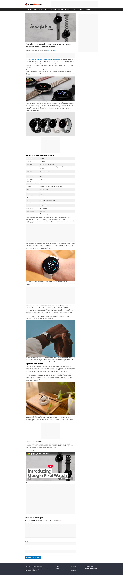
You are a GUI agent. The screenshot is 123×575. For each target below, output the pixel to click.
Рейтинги (75, 9)
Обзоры (41, 9)
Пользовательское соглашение (74, 569)
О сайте (57, 566)
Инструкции (68, 9)
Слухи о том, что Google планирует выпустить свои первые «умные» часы (44, 59)
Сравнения (81, 9)
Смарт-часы (60, 9)
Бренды (46, 9)
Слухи (35, 9)
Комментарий (29, 523)
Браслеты (53, 9)
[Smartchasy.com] (26, 9)
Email (26, 549)
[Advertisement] (74, 4)
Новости (30, 9)
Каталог (88, 9)
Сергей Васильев (51, 50)
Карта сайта (73, 566)
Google (33, 450)
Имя (26, 541)
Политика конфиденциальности (60, 569)
